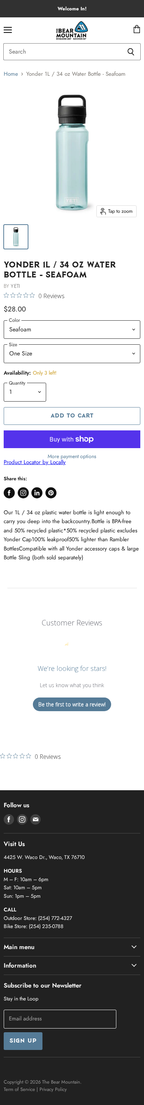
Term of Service (19, 1089)
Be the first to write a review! (72, 704)
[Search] (131, 51)
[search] (62, 51)
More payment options (72, 456)
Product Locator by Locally (35, 462)
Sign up (23, 1041)
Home (11, 74)
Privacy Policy (53, 1089)
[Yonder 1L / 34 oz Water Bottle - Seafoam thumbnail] (16, 237)
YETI (15, 286)
